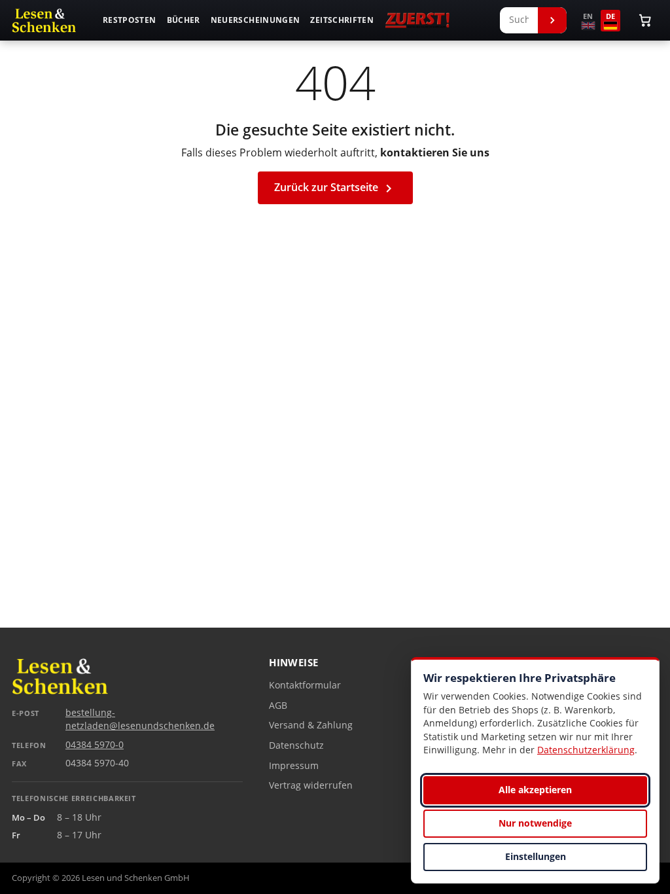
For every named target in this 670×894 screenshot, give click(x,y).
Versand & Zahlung (311, 725)
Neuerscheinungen (255, 20)
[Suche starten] (552, 20)
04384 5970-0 (94, 745)
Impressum (294, 766)
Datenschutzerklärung (586, 749)
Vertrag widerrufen (311, 785)
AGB (278, 705)
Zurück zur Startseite (335, 188)
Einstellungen (535, 856)
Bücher (183, 20)
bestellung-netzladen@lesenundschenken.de (140, 719)
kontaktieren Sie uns (434, 152)
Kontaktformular (305, 685)
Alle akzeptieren (535, 789)
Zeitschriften (342, 20)
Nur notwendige (535, 823)
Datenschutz (296, 745)
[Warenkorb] (645, 20)
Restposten (129, 20)
